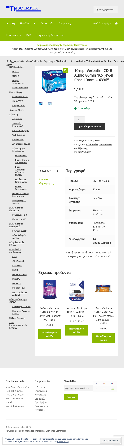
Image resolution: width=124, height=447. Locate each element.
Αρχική (10, 23)
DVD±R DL (16, 283)
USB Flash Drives (16, 67)
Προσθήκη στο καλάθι (89, 126)
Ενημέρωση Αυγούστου (50, 35)
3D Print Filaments (17, 318)
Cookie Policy (63, 441)
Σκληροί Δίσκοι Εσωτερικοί (16, 225)
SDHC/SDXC (17, 101)
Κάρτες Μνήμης (16, 92)
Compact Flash (18, 105)
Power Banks (21, 155)
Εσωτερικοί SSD (19, 231)
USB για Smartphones (18, 81)
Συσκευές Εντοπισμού (17, 124)
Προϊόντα (25, 23)
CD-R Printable (18, 261)
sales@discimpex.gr (15, 406)
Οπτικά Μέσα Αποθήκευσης (40, 61)
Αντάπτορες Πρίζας (21, 144)
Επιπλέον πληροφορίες (46, 181)
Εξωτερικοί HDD (19, 215)
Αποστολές (47, 23)
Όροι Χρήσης (41, 402)
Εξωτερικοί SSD (19, 219)
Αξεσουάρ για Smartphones (18, 149)
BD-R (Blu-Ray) (18, 288)
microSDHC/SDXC (20, 96)
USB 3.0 (15, 76)
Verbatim (86, 151)
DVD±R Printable (19, 274)
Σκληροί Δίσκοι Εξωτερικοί (16, 209)
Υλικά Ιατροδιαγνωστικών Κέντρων (18, 325)
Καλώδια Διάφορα (20, 130)
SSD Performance (20, 87)
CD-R (14, 256)
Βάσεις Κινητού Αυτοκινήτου (22, 161)
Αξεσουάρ (13, 114)
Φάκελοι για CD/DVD (21, 306)
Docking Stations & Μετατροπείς (20, 194)
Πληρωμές (65, 23)
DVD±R (15, 270)
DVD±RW (16, 279)
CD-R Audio (61, 61)
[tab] (49, 170)
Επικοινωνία (13, 35)
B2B (28, 35)
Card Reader (18, 139)
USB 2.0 (15, 71)
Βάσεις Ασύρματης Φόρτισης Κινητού (20, 171)
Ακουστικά (17, 119)
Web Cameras (18, 135)
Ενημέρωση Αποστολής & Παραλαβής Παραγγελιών (62, 45)
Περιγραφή (44, 170)
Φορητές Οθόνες (16, 110)
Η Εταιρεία (40, 387)
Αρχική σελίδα (17, 61)
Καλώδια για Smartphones (21, 180)
